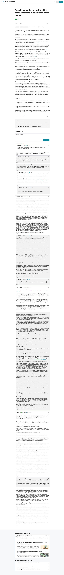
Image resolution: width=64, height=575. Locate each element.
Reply (17, 154)
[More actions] (49, 23)
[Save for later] (45, 23)
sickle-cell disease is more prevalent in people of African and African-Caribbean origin (31, 180)
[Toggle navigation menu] (2, 2)
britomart (19, 18)
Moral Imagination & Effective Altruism (24, 535)
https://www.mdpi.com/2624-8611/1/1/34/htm (41, 359)
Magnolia (19, 235)
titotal (19, 156)
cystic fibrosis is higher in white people (42, 179)
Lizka (47, 126)
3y (22, 145)
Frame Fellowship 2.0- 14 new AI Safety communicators (28, 565)
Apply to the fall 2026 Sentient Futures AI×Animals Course (28, 562)
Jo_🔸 (18, 552)
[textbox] (32, 136)
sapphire (18, 196)
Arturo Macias (19, 287)
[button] (16, 145)
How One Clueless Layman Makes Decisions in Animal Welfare (29, 551)
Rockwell (18, 544)
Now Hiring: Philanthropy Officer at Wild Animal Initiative (28, 569)
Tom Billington (23, 544)
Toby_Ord (18, 536)
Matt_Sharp (19, 145)
